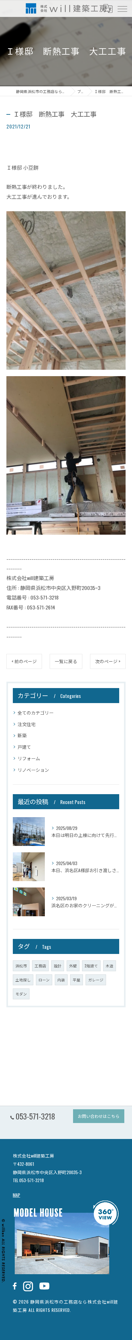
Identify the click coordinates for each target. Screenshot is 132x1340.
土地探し (23, 979)
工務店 (40, 965)
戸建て (24, 746)
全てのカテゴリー (36, 712)
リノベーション (33, 769)
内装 (61, 979)
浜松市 (21, 965)
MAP (16, 1195)
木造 (109, 965)
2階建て (91, 965)
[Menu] (122, 8)
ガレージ (95, 979)
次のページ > (107, 661)
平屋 (76, 979)
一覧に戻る (66, 661)
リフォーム (29, 758)
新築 (22, 735)
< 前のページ (24, 661)
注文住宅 (27, 724)
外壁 (73, 965)
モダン (21, 993)
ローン (44, 979)
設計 (58, 965)
